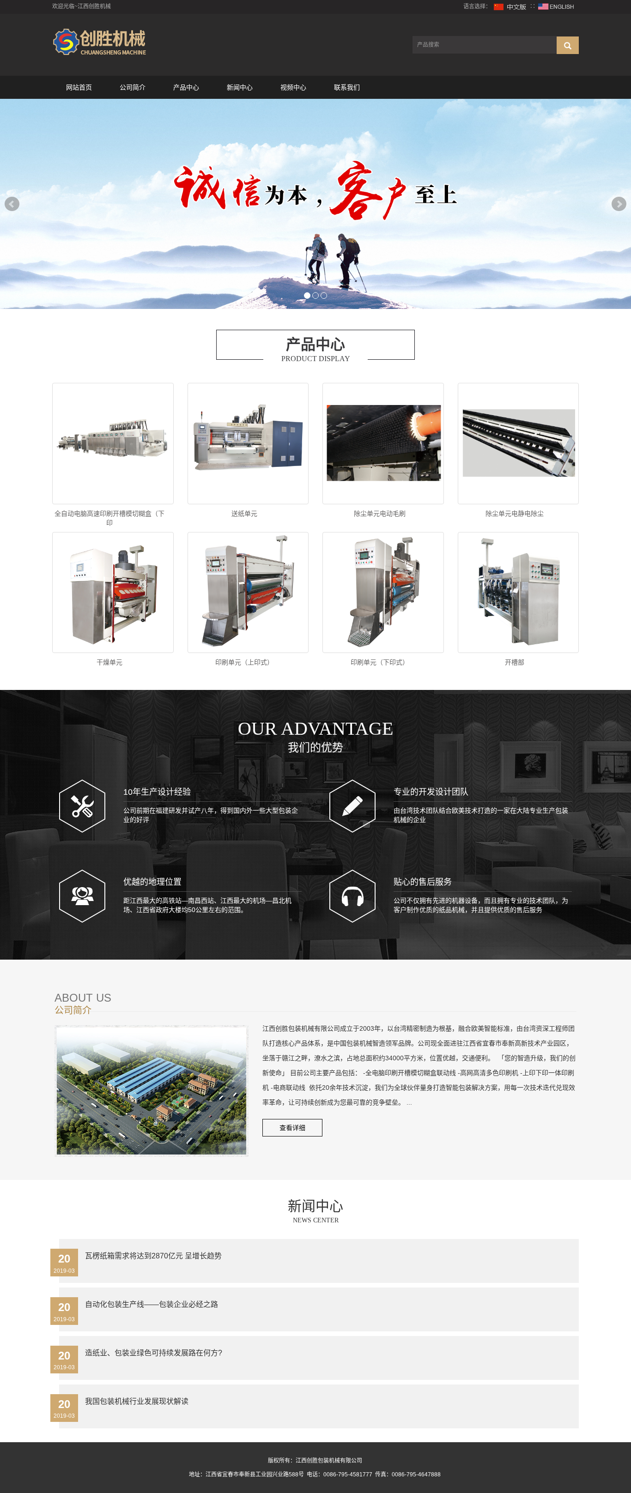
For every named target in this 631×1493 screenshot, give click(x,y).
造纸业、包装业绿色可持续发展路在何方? (153, 1353)
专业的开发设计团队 (431, 792)
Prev (12, 204)
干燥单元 (109, 662)
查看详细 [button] (292, 1127)
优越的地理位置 (152, 882)
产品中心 (186, 87)
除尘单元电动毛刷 (380, 513)
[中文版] (510, 6)
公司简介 (133, 87)
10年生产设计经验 (157, 792)
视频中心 (293, 87)
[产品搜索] (568, 45)
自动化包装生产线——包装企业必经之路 (151, 1304)
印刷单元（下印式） (380, 662)
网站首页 (79, 87)
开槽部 (514, 662)
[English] (556, 6)
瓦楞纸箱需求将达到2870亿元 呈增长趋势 (153, 1256)
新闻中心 (240, 87)
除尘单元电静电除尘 (514, 513)
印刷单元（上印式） (244, 662)
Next (619, 204)
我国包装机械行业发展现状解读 (136, 1401)
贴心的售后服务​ (423, 882)
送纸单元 (244, 513)
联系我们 (347, 87)
